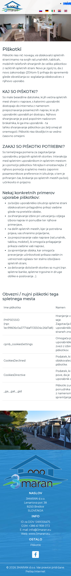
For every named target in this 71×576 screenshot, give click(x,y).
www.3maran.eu (39, 533)
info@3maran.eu (40, 529)
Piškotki (35, 545)
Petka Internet (35, 571)
